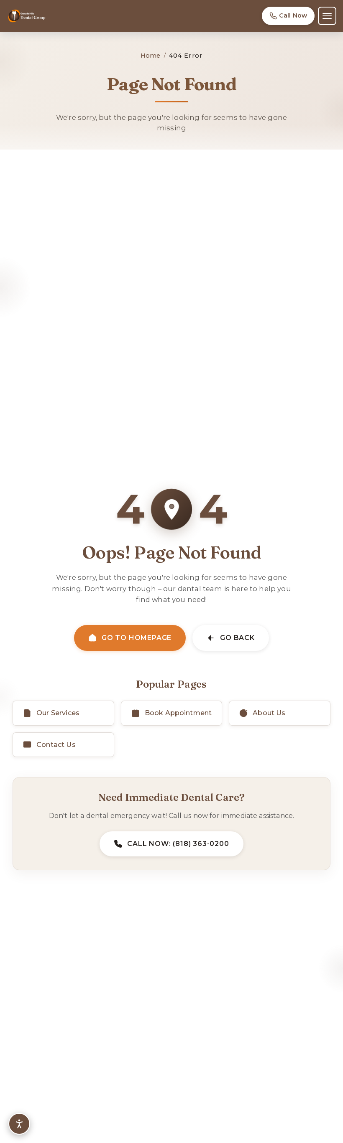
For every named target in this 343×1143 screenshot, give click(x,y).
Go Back (237, 638)
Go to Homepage (137, 638)
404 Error (185, 55)
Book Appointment (178, 713)
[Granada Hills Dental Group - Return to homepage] (27, 16)
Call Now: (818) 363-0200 (178, 844)
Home (151, 55)
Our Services (57, 713)
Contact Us (56, 745)
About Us (269, 713)
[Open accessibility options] (19, 1124)
